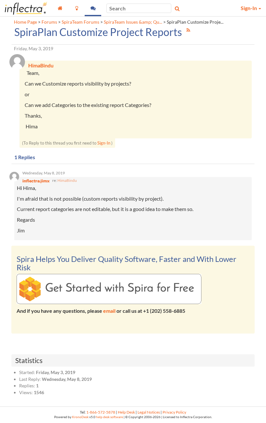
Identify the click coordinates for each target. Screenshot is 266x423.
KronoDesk (80, 417)
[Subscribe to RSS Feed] (188, 30)
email (109, 311)
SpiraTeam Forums (80, 22)
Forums (49, 22)
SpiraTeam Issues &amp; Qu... (133, 22)
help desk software (109, 417)
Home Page (25, 22)
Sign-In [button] (249, 8)
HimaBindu (67, 180)
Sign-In (103, 143)
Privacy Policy (174, 412)
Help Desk (126, 412)
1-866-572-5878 (100, 412)
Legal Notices (149, 412)
